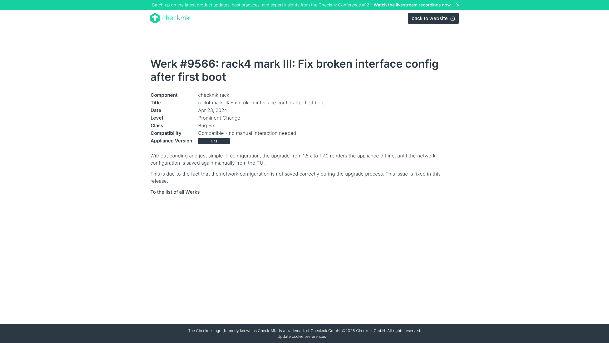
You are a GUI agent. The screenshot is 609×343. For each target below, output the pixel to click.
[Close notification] (458, 5)
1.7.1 (214, 141)
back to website (430, 18)
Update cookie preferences (301, 336)
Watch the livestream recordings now (412, 4)
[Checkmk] (170, 18)
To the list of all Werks (175, 192)
